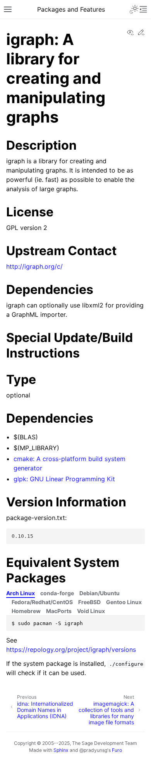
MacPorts (59, 611)
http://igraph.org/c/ (34, 266)
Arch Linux (20, 593)
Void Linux (91, 611)
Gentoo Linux (124, 602)
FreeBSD (89, 602)
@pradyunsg (93, 750)
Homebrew (26, 611)
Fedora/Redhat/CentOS (42, 602)
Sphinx (61, 750)
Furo (117, 750)
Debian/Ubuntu (99, 593)
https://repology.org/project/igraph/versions (71, 649)
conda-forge (57, 593)
